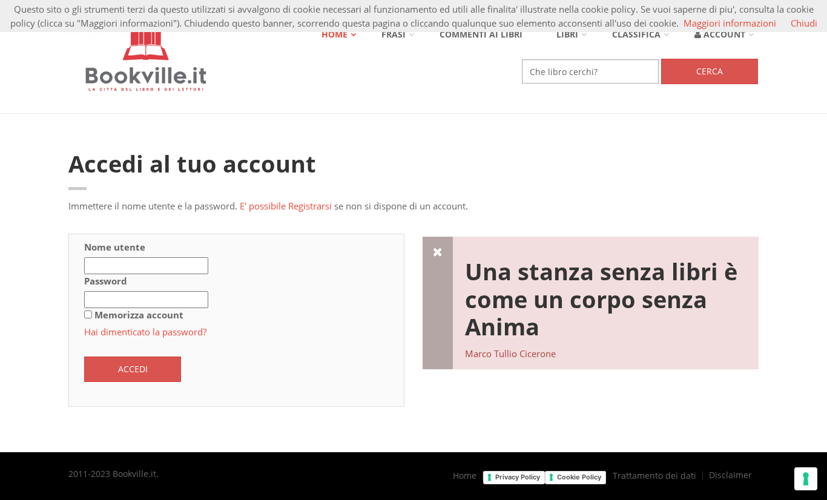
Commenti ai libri (481, 34)
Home (334, 34)
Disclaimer (730, 475)
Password (105, 281)
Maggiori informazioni (730, 23)
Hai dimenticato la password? (145, 332)
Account (723, 34)
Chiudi (804, 23)
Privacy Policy (517, 477)
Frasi (393, 34)
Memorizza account (138, 315)
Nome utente (114, 247)
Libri (567, 34)
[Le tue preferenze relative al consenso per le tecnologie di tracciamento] (805, 478)
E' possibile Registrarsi (286, 206)
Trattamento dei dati (654, 476)
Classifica (636, 34)
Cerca (709, 71)
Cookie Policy (579, 477)
